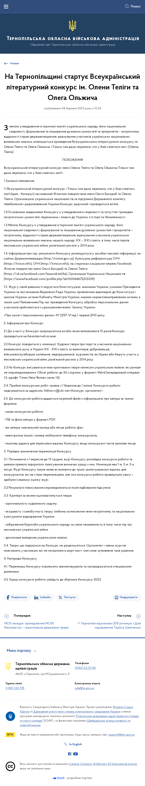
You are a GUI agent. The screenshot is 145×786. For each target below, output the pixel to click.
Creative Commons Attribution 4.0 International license (103, 764)
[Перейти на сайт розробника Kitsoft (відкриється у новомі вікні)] (59, 778)
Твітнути (70, 597)
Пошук (136, 6)
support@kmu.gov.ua (121, 734)
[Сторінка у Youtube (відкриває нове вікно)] (75, 754)
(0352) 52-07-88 (85, 668)
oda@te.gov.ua (84, 688)
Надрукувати (128, 597)
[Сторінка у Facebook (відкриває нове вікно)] (69, 754)
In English (75, 744)
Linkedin (45, 597)
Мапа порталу (19, 651)
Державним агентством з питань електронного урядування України (76, 711)
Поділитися (19, 597)
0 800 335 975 (15, 688)
